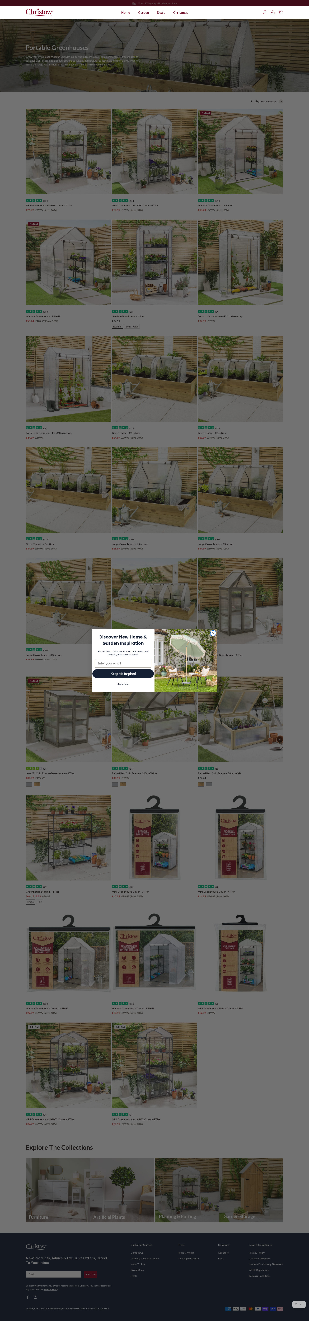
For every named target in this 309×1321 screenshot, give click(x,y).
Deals (161, 12)
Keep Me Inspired (123, 674)
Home (125, 12)
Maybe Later (123, 684)
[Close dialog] (213, 633)
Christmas (180, 12)
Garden (143, 12)
